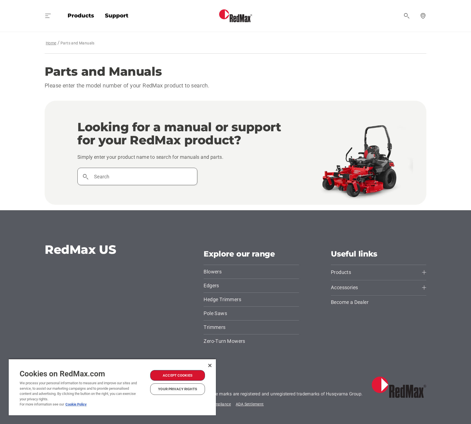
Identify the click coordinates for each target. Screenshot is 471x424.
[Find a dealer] (423, 15)
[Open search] (406, 15)
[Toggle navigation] (48, 15)
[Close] (210, 365)
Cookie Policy (76, 404)
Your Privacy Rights (177, 389)
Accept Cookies (177, 375)
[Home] (235, 15)
